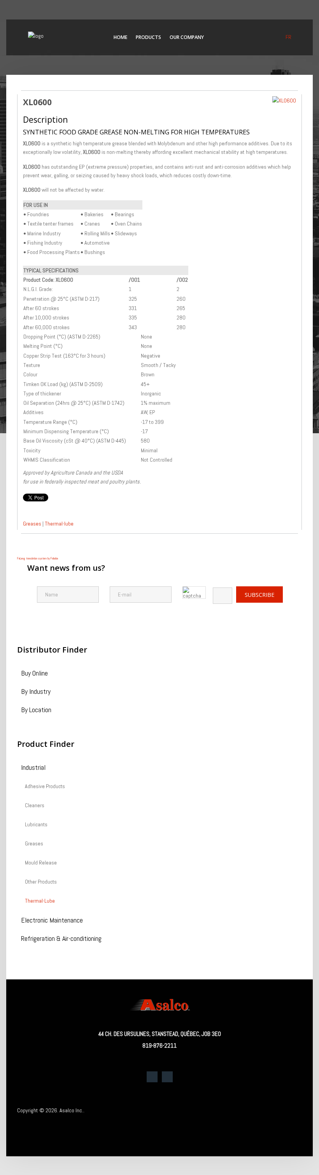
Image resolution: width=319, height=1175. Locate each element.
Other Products (41, 882)
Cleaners (34, 806)
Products (148, 37)
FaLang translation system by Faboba (37, 558)
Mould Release (41, 863)
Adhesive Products (45, 786)
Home (120, 37)
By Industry (36, 692)
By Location (36, 710)
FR (288, 37)
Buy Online (34, 673)
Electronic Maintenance (52, 920)
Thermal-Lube (40, 901)
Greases (32, 523)
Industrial (33, 768)
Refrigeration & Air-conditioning (61, 939)
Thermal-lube (59, 523)
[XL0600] (284, 100)
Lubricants (36, 825)
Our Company (187, 37)
